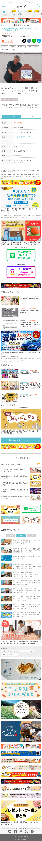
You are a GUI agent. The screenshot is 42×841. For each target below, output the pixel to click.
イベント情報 (11, 116)
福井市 (12, 46)
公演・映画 (22, 46)
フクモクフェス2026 (26, 396)
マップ (31, 116)
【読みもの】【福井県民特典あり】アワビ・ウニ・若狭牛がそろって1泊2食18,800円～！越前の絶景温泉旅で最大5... (27, 582)
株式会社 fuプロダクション (23, 836)
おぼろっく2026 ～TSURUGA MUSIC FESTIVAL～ (29, 373)
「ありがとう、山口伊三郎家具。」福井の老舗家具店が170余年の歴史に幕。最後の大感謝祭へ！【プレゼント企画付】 (21, 243)
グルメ (27, 15)
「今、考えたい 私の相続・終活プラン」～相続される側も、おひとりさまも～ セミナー (20, 210)
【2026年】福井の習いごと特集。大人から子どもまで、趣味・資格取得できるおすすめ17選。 (20, 432)
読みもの (36, 15)
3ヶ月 (31, 535)
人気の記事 (19, 15)
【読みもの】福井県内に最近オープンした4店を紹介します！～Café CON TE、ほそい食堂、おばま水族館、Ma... (26, 606)
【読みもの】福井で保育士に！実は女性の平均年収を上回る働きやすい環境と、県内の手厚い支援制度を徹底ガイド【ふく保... (27, 550)
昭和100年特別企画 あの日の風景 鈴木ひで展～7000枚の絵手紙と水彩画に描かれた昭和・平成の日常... (30, 386)
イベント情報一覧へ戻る (22, 458)
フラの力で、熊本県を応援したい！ (30, 299)
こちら (31, 170)
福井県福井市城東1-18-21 (22, 137)
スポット (4, 15)
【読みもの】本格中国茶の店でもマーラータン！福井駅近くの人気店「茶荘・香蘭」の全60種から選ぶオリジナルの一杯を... (27, 566)
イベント (12, 15)
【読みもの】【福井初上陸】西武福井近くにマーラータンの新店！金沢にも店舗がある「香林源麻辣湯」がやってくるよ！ (27, 590)
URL (15, 141)
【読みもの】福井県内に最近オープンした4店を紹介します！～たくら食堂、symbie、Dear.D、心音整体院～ (26, 542)
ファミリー (5, 49)
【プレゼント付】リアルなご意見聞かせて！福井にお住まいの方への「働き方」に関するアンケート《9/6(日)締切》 (21, 642)
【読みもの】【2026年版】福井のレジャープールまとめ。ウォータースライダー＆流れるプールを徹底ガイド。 (27, 614)
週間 (21, 535)
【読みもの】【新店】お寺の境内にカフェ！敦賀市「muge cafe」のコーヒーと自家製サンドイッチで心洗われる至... (27, 598)
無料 (4, 46)
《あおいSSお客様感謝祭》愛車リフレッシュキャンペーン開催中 (20, 353)
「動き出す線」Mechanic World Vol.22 (30, 311)
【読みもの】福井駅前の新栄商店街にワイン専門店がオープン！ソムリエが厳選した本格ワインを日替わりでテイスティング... (27, 574)
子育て (14, 49)
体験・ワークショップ (33, 46)
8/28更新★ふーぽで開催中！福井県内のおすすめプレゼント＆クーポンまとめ (20, 823)
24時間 (11, 535)
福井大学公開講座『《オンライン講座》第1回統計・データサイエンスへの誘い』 (30, 324)
